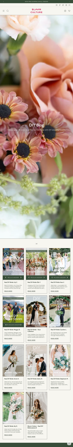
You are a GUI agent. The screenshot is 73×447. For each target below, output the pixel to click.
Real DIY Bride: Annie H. (11, 379)
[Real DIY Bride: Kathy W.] (36, 360)
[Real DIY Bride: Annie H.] (13, 360)
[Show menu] (3, 11)
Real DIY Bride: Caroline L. (59, 329)
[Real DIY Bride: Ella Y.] (36, 264)
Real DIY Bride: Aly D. (10, 426)
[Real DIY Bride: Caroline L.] (59, 311)
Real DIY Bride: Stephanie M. (59, 379)
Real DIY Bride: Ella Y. (34, 282)
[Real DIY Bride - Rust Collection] (36, 311)
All (36, 244)
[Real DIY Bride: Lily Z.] (13, 264)
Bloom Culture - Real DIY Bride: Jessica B (35, 427)
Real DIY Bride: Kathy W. (35, 379)
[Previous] (3, 1)
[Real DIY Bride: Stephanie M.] (59, 360)
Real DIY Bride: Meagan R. (12, 329)
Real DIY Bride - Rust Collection (34, 330)
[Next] (69, 1)
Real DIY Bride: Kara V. (57, 282)
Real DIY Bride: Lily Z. (10, 282)
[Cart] (69, 11)
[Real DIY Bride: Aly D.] (13, 408)
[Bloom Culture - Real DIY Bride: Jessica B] (36, 408)
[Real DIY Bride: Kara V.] (59, 264)
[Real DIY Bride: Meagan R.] (13, 311)
